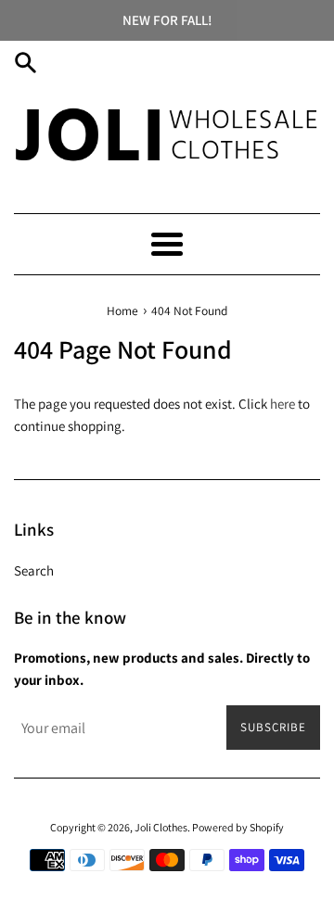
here (282, 403)
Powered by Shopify (238, 827)
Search (34, 570)
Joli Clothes (161, 827)
